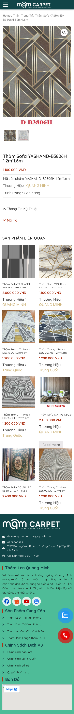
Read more (51, 445)
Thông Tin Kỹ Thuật (22, 209)
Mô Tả (12, 220)
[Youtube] (26, 601)
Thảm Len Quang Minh (27, 567)
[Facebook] (6, 601)
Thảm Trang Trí (23, 15)
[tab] (37, 208)
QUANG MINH (37, 185)
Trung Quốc (12, 370)
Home (6, 15)
